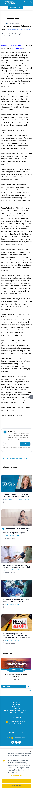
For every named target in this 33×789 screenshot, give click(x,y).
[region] (16, 769)
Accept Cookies (16, 785)
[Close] (31, 751)
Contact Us (16, 702)
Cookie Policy (15, 772)
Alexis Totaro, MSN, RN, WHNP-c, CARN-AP (16, 499)
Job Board (16, 704)
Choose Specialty (15, 7)
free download (17, 48)
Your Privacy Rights (16, 712)
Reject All (16, 781)
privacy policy (9, 449)
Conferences (10, 18)
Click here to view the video (11, 45)
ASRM (25, 458)
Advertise (16, 700)
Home (3, 18)
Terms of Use (16, 706)
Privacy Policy (16, 708)
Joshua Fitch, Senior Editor (12, 535)
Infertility (5, 458)
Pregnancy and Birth (16, 458)
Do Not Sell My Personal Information (16, 710)
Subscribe (24, 444)
